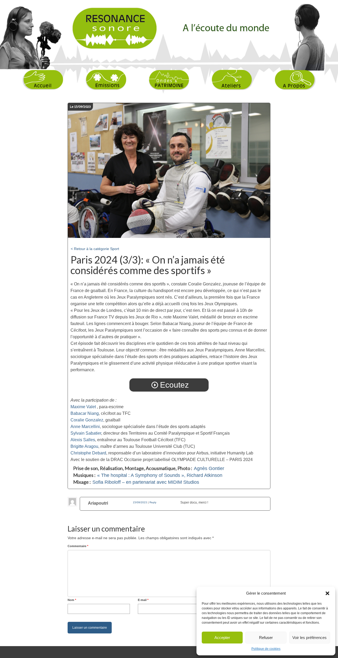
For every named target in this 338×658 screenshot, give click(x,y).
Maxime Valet (83, 407)
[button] (327, 593)
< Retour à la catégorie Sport (95, 249)
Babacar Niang (85, 413)
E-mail (143, 599)
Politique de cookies (265, 649)
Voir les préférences (309, 637)
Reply (152, 502)
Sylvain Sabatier (86, 433)
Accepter (222, 637)
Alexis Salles (83, 440)
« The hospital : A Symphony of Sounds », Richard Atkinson (159, 475)
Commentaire (78, 546)
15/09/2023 (140, 502)
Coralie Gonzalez (87, 420)
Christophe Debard (88, 453)
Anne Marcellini (85, 426)
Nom (72, 599)
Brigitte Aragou (84, 446)
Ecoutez (170, 384)
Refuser (266, 637)
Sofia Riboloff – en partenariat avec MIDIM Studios (145, 482)
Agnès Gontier (209, 468)
